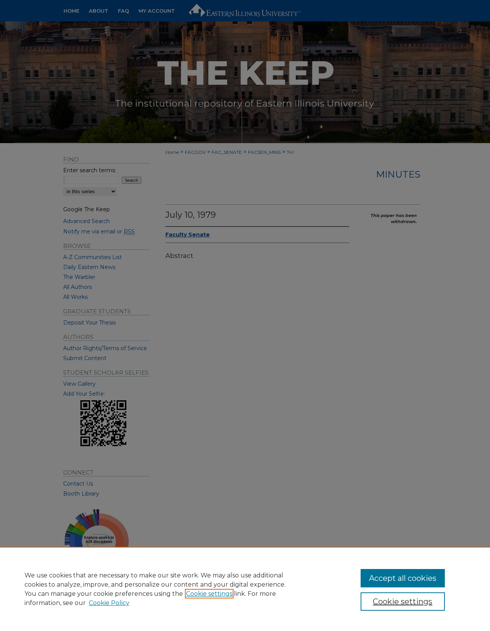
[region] (245, 589)
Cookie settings (209, 593)
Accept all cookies (402, 578)
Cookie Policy (109, 603)
